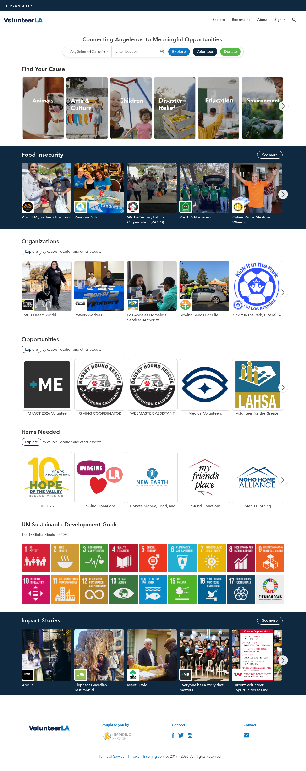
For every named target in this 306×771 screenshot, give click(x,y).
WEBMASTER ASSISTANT (152, 389)
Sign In (279, 19)
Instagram (190, 736)
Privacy (133, 756)
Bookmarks (241, 19)
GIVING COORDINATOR (99, 389)
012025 (47, 482)
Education (218, 108)
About (262, 19)
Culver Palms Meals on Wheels (258, 196)
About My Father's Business (48, 196)
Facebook (173, 736)
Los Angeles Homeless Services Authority (153, 294)
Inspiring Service (156, 756)
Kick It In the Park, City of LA (258, 294)
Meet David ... (153, 662)
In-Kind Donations (99, 482)
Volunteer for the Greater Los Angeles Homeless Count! (257, 389)
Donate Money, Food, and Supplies (152, 482)
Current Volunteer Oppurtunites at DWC (258, 662)
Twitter (181, 736)
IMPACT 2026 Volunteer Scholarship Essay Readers (47, 389)
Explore (218, 19)
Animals (43, 108)
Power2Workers (100, 294)
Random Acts (100, 196)
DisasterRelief (175, 108)
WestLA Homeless (205, 196)
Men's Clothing (257, 482)
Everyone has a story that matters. (205, 662)
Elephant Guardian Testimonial (100, 662)
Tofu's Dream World (48, 294)
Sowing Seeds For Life (205, 294)
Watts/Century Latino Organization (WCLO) (153, 196)
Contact (246, 736)
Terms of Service (111, 756)
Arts (87, 108)
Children (131, 108)
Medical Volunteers (205, 389)
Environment (262, 108)
